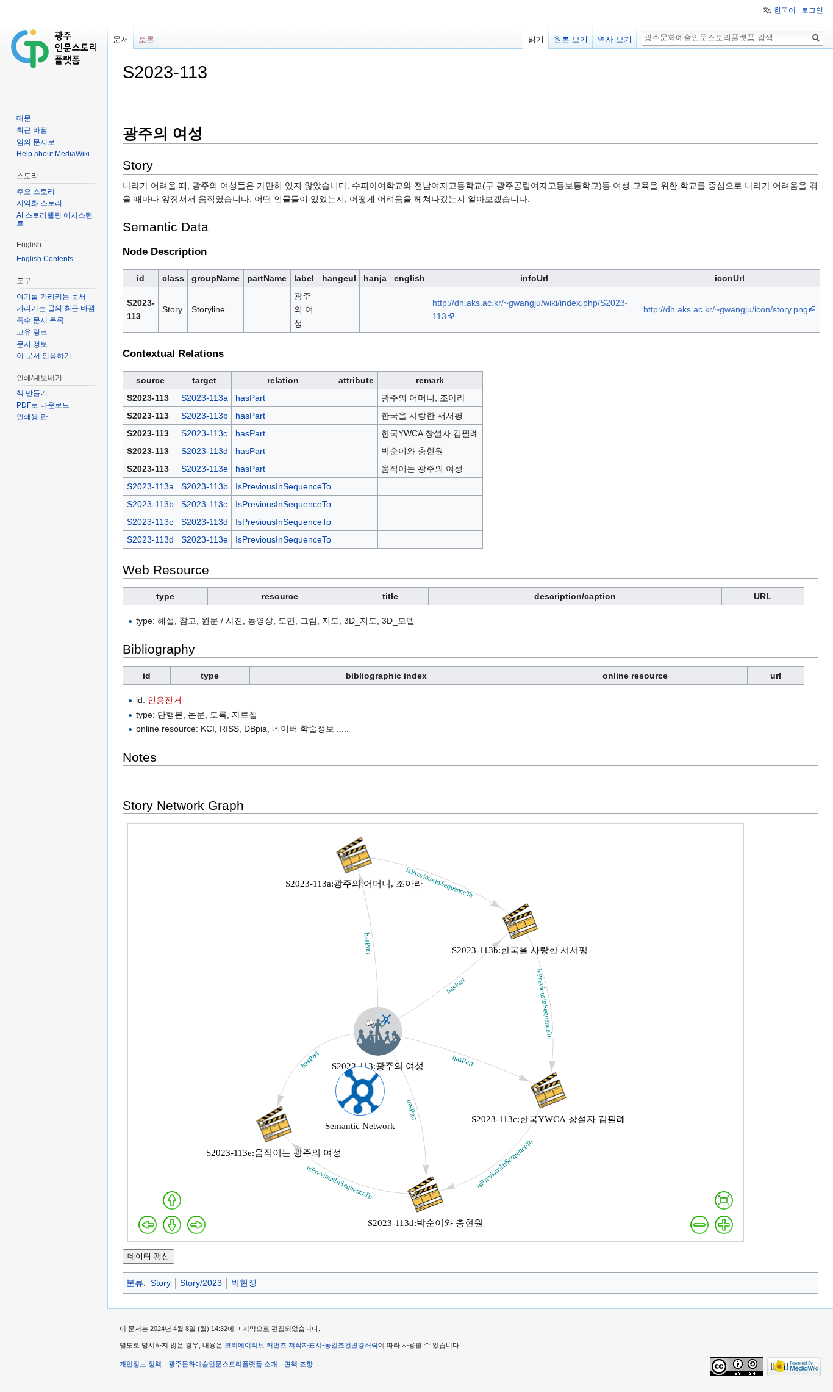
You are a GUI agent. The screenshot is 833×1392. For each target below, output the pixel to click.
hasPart (250, 398)
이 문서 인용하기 (43, 356)
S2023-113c (204, 433)
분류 (134, 1283)
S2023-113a (204, 398)
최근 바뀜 (32, 130)
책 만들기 (32, 393)
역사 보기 (615, 39)
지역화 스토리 (39, 203)
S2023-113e (204, 469)
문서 (121, 39)
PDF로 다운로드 (43, 405)
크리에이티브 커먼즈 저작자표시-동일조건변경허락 (301, 1345)
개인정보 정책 (141, 1364)
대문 (23, 118)
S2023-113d (204, 451)
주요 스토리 (35, 191)
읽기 (536, 39)
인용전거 (165, 700)
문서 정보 (32, 344)
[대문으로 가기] (53, 49)
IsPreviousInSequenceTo (283, 486)
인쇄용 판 (32, 417)
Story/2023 (201, 1283)
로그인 (812, 10)
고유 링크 (32, 332)
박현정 (244, 1283)
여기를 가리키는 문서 (51, 296)
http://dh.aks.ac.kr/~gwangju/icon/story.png (725, 309)
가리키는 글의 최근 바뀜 (55, 308)
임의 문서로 (35, 142)
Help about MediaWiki (53, 154)
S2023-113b (204, 415)
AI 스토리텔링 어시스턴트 (54, 219)
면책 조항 (298, 1364)
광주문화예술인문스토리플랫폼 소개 (222, 1364)
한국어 (785, 10)
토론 (146, 39)
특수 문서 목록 (40, 320)
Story (161, 1283)
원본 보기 (571, 39)
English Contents (44, 258)
